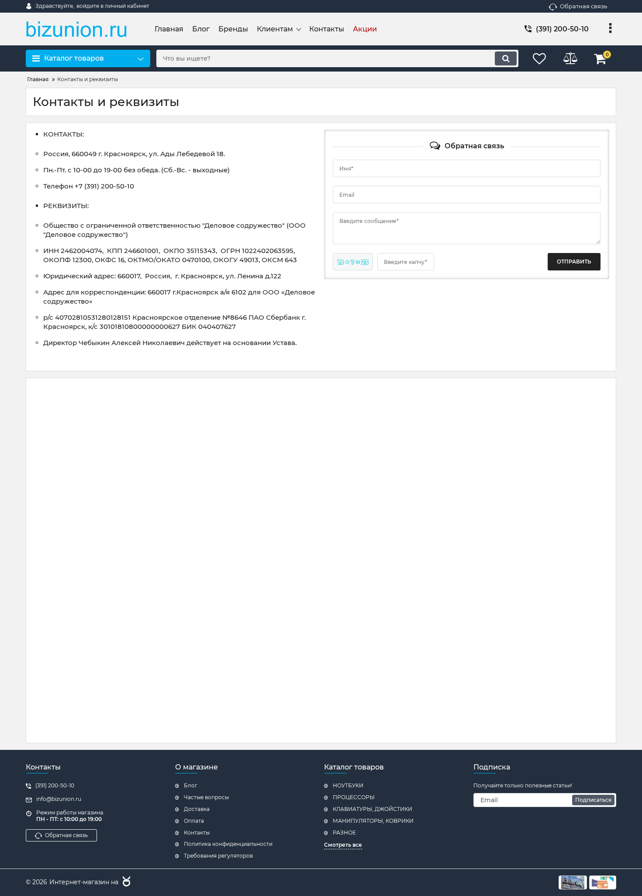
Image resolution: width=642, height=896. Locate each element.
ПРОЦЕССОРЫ (354, 797)
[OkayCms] (125, 882)
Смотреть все (343, 844)
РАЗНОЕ (344, 832)
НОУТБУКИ (348, 785)
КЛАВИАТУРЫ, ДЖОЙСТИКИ (372, 809)
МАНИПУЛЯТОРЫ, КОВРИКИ (373, 820)
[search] (506, 58)
